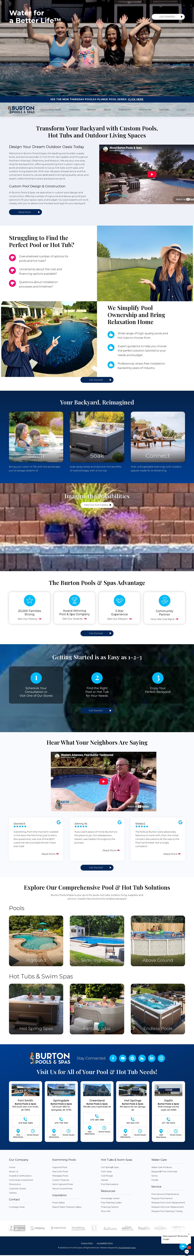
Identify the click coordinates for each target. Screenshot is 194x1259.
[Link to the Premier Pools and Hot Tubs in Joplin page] (168, 1091)
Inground (36, 960)
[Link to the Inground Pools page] (36, 941)
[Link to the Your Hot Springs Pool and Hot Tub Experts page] (133, 1091)
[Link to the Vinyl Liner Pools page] (110, 1228)
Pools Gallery (58, 1202)
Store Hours (33, 1134)
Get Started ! (96, 710)
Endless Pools (157, 1028)
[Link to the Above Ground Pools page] (158, 941)
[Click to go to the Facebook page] (113, 1058)
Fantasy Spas (97, 1028)
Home (12, 1167)
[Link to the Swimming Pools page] (36, 437)
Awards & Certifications (20, 1175)
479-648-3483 (25, 1123)
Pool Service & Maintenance (165, 1194)
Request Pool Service (161, 1198)
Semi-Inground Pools (62, 1184)
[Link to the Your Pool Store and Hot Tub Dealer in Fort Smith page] (25, 1091)
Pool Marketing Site (127, 1248)
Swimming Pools (64, 1159)
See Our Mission (117, 618)
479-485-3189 (97, 1119)
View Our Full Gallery (96, 505)
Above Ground (158, 960)
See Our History (27, 618)
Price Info (105, 1211)
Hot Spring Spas (36, 1028)
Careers (12, 1193)
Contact (14, 1199)
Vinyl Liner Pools (60, 1171)
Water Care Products (161, 1167)
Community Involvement (21, 1180)
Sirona (154, 1175)
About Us (13, 1171)
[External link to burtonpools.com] (97, 1009)
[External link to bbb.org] (17, 1228)
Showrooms (15, 1184)
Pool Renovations (109, 1184)
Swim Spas (106, 1171)
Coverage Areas (17, 1207)
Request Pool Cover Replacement (168, 1202)
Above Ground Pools (62, 1188)
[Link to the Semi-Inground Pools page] (97, 941)
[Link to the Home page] (49, 1058)
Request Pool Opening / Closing (166, 1211)
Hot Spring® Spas (110, 1167)
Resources (108, 1191)
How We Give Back (162, 619)
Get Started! (167, 16)
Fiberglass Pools (60, 1175)
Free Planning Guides (111, 1202)
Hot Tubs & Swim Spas (116, 1159)
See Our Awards (72, 618)
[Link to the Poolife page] (144, 1228)
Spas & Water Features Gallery (67, 1207)
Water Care (159, 1159)
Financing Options (110, 1207)
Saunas (104, 1180)
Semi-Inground (97, 960)
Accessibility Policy (105, 1243)
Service (156, 1186)
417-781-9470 (168, 1123)
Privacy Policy (87, 1243)
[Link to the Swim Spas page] (158, 1009)
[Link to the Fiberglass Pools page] (94, 1228)
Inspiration (59, 1195)
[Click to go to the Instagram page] (132, 1058)
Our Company (18, 1159)
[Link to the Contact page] (158, 437)
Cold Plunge (107, 1175)
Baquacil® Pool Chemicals (164, 1171)
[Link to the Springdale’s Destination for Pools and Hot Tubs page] (61, 1091)
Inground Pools (59, 1167)
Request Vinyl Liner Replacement (167, 1207)
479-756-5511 (61, 1123)
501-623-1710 (133, 1123)
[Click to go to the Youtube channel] (123, 1058)
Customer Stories (17, 1188)
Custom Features (60, 1180)
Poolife (154, 1180)
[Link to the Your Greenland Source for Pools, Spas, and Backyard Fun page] (97, 1091)
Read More (24, 212)
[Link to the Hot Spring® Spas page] (36, 1009)
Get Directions (18, 1135)
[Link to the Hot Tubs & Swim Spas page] (97, 437)
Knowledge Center (110, 1198)
